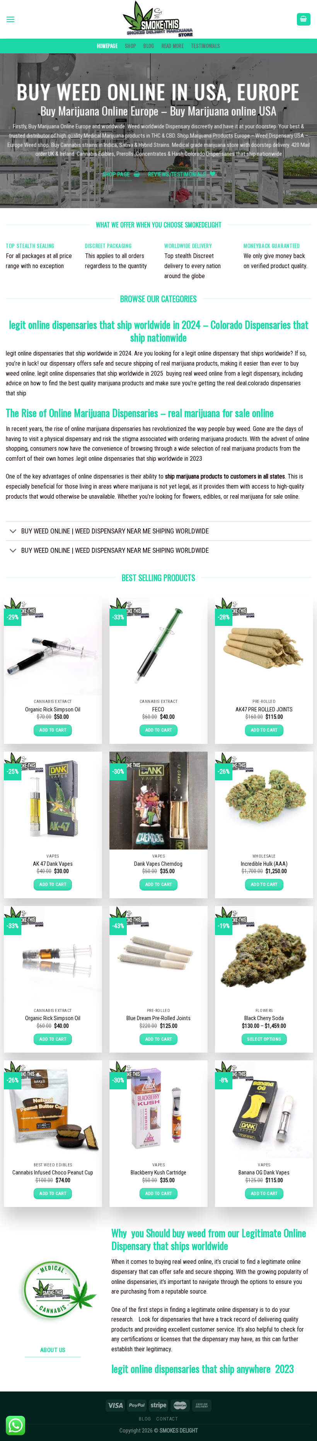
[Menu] (10, 19)
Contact (167, 1419)
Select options (264, 1039)
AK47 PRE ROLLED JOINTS (264, 709)
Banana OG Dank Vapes (264, 1172)
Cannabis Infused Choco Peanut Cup (52, 1172)
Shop (130, 46)
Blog (148, 46)
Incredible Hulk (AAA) (264, 864)
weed (189, 1261)
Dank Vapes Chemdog (158, 864)
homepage (107, 46)
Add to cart (52, 730)
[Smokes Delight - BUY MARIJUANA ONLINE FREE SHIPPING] (158, 19)
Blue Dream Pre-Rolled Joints (158, 1018)
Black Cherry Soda (264, 1018)
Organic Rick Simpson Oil (52, 709)
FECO (158, 709)
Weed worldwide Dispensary (159, 126)
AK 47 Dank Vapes (53, 864)
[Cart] (304, 19)
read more (173, 46)
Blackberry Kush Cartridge (158, 1172)
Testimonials (205, 46)
